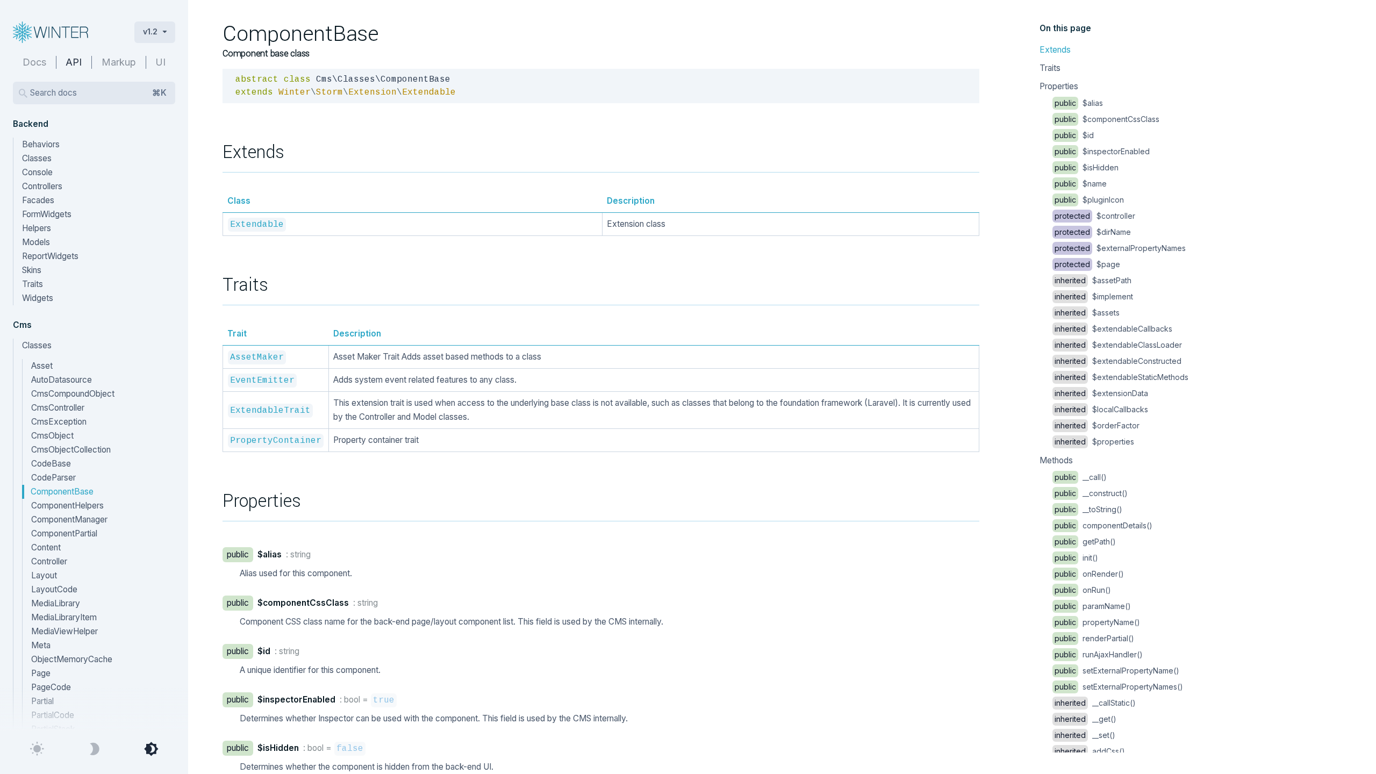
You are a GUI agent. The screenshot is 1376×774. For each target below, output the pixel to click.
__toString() (1088, 509)
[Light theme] (37, 749)
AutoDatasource (61, 380)
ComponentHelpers (67, 505)
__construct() (1091, 493)
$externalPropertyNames (1120, 248)
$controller (1095, 215)
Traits (1050, 68)
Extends (1055, 50)
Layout (44, 575)
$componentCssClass (1107, 119)
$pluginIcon (1089, 199)
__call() (1081, 477)
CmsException (59, 422)
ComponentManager (69, 519)
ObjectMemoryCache (71, 659)
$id (1074, 135)
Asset (42, 366)
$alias (1079, 103)
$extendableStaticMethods (1121, 377)
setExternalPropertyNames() (1119, 686)
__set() (1085, 735)
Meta (41, 645)
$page (1087, 264)
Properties (1059, 86)
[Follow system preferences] (151, 749)
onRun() (1083, 589)
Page (41, 673)
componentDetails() (1103, 525)
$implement (1094, 296)
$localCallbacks (1101, 409)
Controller (49, 561)
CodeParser (53, 477)
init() (1076, 557)
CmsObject (52, 436)
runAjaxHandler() (1099, 654)
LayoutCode (54, 589)
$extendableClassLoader (1118, 344)
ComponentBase (62, 491)
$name (1081, 183)
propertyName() (1097, 622)
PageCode (51, 687)
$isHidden (1087, 167)
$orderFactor (1097, 425)
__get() (1085, 718)
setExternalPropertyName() (1117, 670)
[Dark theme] (94, 749)
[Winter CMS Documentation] (65, 32)
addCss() (1090, 751)
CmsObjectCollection (71, 450)
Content (46, 547)
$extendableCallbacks (1113, 328)
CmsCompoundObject (72, 394)
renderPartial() (1094, 638)
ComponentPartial (64, 533)
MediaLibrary (55, 603)
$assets (1087, 312)
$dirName (1093, 231)
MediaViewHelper (64, 631)
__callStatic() (1095, 702)
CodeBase (51, 463)
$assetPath (1093, 280)
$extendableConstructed (1118, 361)
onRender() (1089, 573)
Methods (1056, 460)
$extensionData (1101, 393)
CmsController (57, 408)
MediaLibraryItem (64, 617)
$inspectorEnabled (1102, 151)
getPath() (1085, 541)
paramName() (1093, 606)
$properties (1094, 441)
